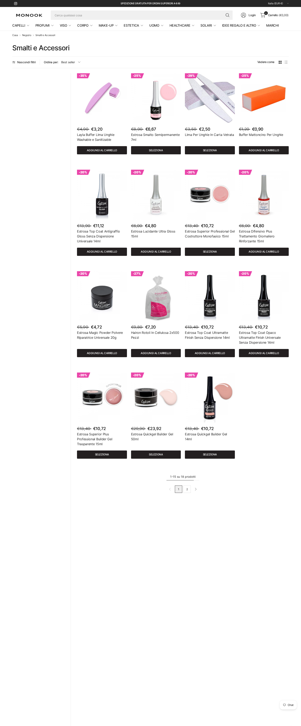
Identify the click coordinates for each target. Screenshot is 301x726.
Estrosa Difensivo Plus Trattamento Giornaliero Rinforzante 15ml (257, 236)
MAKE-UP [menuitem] (106, 25)
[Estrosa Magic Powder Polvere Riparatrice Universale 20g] (102, 296)
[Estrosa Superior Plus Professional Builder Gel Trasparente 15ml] (102, 397)
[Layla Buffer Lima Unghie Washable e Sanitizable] (102, 98)
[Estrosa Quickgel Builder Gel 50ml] (156, 397)
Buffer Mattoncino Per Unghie (261, 135)
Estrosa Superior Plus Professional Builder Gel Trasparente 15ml (94, 439)
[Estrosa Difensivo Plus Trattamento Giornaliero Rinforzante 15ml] (264, 195)
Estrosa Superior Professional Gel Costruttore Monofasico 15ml (210, 233)
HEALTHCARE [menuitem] (180, 25)
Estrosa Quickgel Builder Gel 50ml (152, 436)
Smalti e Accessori (45, 35)
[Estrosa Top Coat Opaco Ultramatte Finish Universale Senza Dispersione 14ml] (264, 296)
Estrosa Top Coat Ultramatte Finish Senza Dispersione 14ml (207, 335)
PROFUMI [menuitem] (42, 25)
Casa (15, 35)
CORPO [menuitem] (82, 25)
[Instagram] (15, 3)
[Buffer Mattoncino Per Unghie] (264, 98)
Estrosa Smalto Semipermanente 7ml (155, 137)
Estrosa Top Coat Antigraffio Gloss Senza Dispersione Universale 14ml (98, 236)
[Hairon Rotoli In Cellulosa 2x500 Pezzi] (156, 296)
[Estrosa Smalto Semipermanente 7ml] (156, 98)
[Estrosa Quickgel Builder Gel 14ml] (210, 397)
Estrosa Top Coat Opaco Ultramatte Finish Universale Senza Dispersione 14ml (260, 337)
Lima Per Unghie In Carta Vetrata (209, 135)
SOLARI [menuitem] (206, 25)
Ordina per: (51, 62)
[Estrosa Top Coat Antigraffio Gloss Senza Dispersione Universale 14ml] (102, 195)
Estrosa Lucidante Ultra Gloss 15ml (153, 233)
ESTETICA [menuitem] (131, 25)
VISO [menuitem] (63, 25)
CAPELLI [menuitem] (18, 25)
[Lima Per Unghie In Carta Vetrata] (210, 98)
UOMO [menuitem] (154, 25)
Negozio (26, 35)
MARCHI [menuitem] (272, 25)
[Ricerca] (227, 15)
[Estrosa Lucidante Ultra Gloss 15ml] (156, 195)
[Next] (195, 489)
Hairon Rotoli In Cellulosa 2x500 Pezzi (155, 335)
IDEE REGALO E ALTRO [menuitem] (239, 25)
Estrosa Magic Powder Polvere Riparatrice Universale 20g (100, 335)
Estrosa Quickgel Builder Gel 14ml (206, 436)
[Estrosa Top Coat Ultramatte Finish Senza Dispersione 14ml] (210, 296)
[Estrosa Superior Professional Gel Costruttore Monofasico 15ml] (210, 195)
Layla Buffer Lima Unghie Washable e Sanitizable (95, 137)
